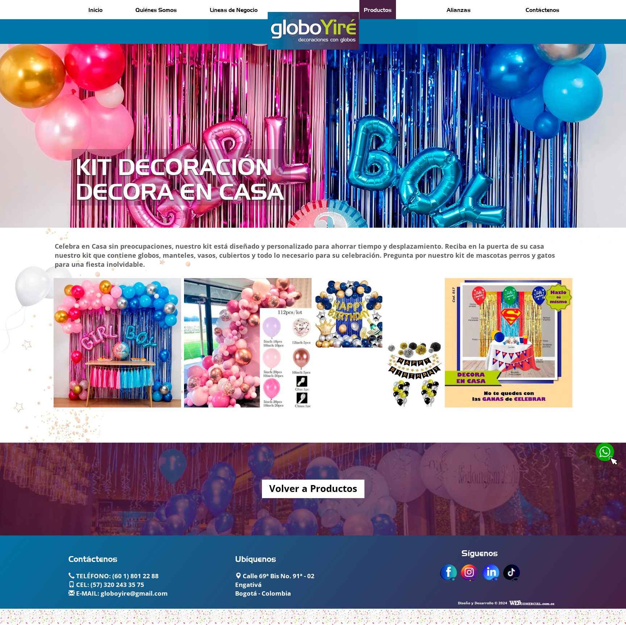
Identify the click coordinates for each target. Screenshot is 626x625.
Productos (378, 9)
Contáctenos (542, 9)
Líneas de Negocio (234, 9)
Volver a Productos (313, 488)
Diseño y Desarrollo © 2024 (482, 603)
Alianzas (459, 9)
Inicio (95, 9)
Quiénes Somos (156, 9)
